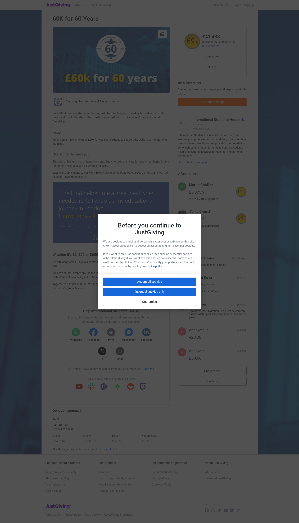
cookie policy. (155, 266)
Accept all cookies (149, 281)
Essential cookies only (149, 291)
